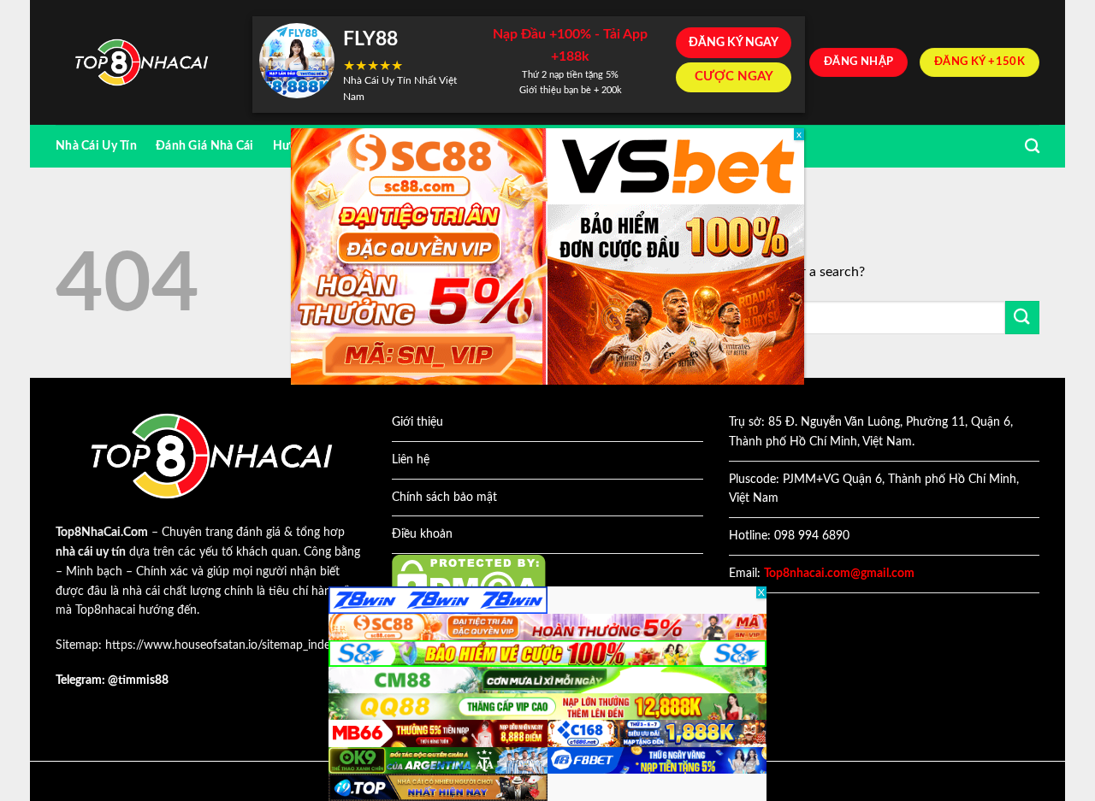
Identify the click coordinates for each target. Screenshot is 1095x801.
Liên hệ (410, 460)
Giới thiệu (417, 422)
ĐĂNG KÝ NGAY (733, 43)
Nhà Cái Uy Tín (96, 145)
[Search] (1032, 146)
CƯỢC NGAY (734, 76)
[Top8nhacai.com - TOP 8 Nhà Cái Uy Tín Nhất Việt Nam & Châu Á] (141, 62)
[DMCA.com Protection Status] (469, 581)
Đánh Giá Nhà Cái (205, 145)
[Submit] (1022, 317)
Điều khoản (422, 534)
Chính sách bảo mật (444, 498)
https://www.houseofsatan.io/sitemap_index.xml (231, 645)
